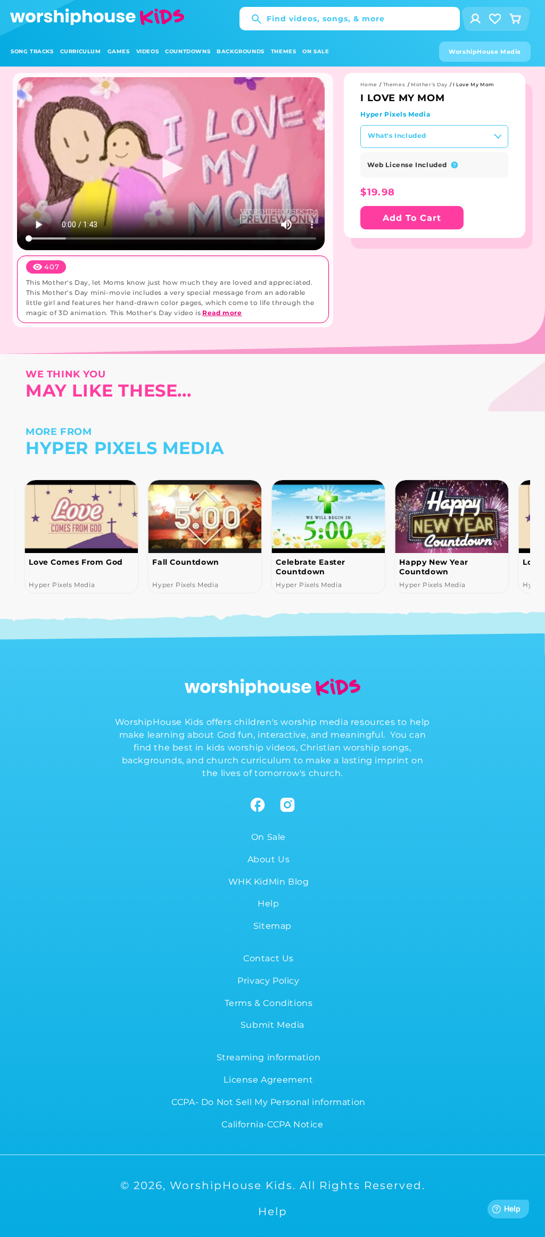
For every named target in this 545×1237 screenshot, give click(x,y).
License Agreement (268, 1080)
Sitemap (272, 926)
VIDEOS (147, 51)
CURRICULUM (80, 51)
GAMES (119, 51)
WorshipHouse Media (485, 51)
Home (368, 84)
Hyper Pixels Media (395, 114)
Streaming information (269, 1057)
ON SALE (315, 51)
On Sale (268, 837)
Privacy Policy (268, 981)
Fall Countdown (185, 562)
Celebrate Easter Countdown (310, 566)
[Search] (251, 19)
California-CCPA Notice (272, 1124)
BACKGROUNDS (241, 51)
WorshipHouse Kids (231, 1185)
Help (268, 903)
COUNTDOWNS (187, 51)
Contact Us (268, 958)
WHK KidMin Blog (268, 882)
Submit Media (272, 1025)
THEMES (283, 51)
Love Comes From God (75, 562)
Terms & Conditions (269, 1003)
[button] (32, 51)
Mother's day (429, 84)
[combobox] (350, 18)
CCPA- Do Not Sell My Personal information (268, 1102)
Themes (394, 84)
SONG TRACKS (32, 51)
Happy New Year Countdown (433, 566)
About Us (268, 859)
